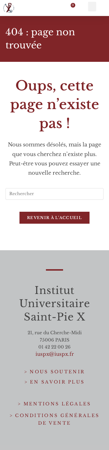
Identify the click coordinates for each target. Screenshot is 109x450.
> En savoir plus (54, 382)
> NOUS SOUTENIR (54, 371)
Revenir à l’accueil (54, 217)
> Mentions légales (54, 404)
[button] (92, 6)
